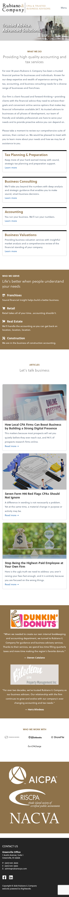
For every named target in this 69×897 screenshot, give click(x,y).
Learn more (16, 167)
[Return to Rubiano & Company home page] (26, 7)
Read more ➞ (34, 446)
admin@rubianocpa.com (16, 868)
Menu (64, 7)
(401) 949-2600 (11, 862)
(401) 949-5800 (11, 865)
